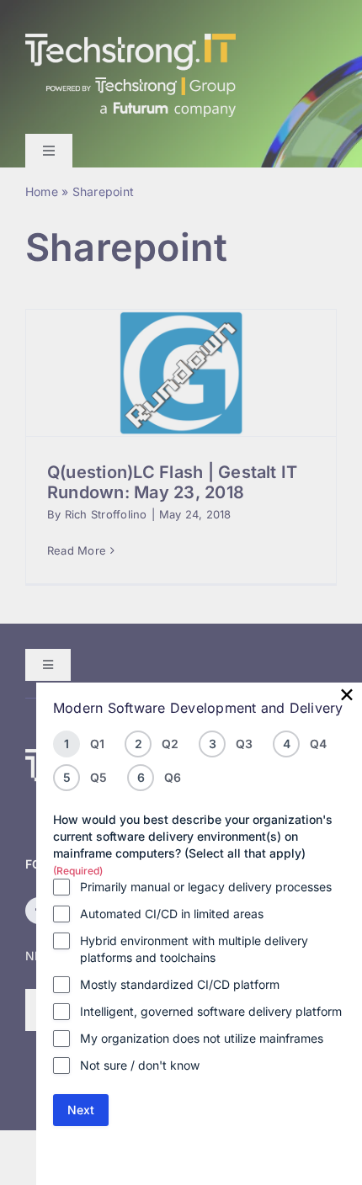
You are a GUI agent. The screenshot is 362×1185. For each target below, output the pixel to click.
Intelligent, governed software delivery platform (211, 1011)
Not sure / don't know (140, 1065)
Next (80, 1110)
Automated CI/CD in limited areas (172, 913)
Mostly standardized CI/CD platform (179, 984)
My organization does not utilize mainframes (201, 1038)
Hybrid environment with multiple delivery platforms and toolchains (194, 948)
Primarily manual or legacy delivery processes (206, 886)
